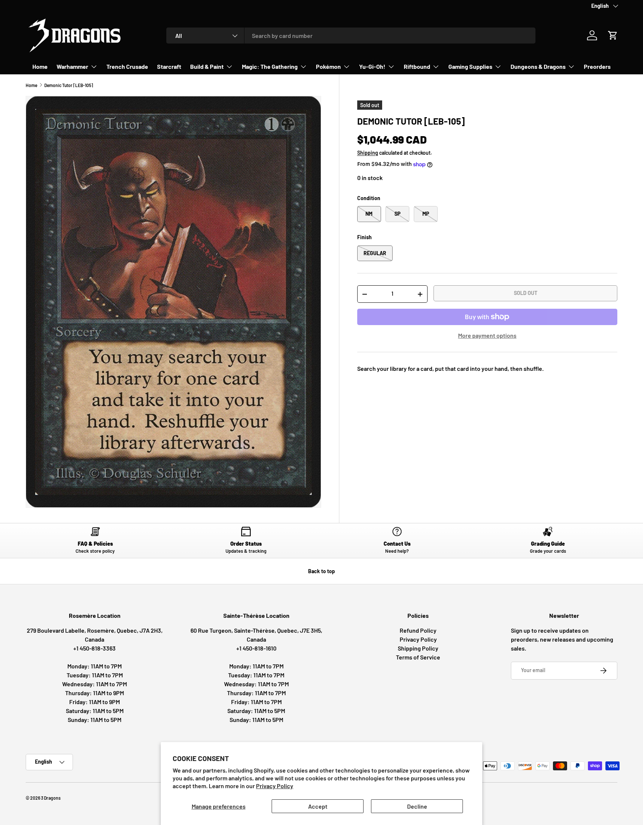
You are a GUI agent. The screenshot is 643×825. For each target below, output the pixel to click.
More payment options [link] (487, 335)
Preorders (597, 66)
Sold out (525, 293)
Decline (417, 806)
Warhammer (72, 66)
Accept (317, 806)
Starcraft (169, 66)
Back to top (321, 571)
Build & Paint (207, 66)
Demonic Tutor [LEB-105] (68, 85)
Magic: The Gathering (270, 66)
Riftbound (417, 66)
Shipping (367, 153)
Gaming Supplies (470, 66)
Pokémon (328, 66)
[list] (173, 301)
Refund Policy (418, 630)
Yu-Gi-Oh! (372, 66)
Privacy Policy (274, 785)
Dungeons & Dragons (538, 66)
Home (40, 66)
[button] (613, 35)
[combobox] (351, 36)
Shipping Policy (418, 648)
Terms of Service (418, 657)
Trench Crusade (127, 66)
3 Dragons (51, 797)
